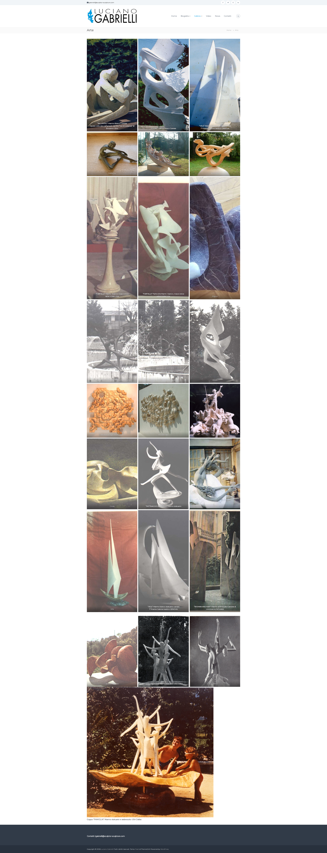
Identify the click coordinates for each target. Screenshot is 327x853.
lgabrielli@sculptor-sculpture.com (101, 2)
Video (208, 16)
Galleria (197, 16)
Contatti (227, 16)
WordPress (164, 849)
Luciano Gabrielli (107, 849)
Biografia (185, 16)
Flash (137, 849)
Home (174, 16)
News (217, 16)
